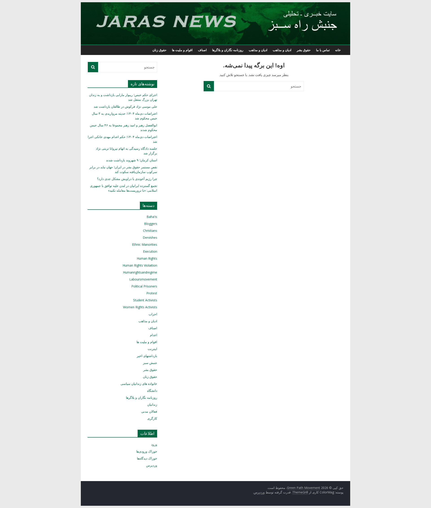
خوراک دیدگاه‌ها (147, 458)
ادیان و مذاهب (282, 50)
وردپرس (151, 465)
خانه (338, 50)
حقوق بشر (304, 50)
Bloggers (150, 223)
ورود (154, 444)
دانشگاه (152, 390)
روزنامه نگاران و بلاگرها (227, 50)
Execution (150, 251)
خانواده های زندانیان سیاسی (139, 383)
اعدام (153, 335)
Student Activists (145, 300)
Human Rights (147, 258)
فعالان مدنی (149, 411)
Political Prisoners (144, 286)
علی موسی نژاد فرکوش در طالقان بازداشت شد (125, 106)
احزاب (153, 314)
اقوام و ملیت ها (182, 50)
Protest (151, 293)
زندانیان (152, 404)
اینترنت (152, 349)
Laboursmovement (143, 279)
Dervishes (150, 237)
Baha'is (152, 217)
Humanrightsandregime (140, 272)
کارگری (152, 418)
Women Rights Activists (140, 307)
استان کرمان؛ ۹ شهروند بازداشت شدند (131, 160)
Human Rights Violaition (140, 265)
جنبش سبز (150, 363)
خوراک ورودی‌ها (146, 451)
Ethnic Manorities (144, 244)
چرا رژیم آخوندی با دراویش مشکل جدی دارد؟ (127, 179)
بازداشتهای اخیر (147, 356)
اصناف (202, 50)
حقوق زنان (159, 50)
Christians (150, 230)
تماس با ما (323, 50)
